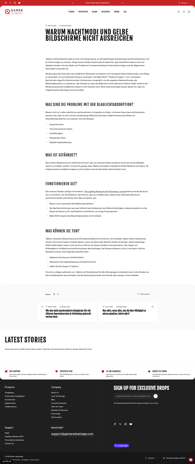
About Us (55, 392)
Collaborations (11, 406)
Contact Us (9, 443)
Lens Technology (58, 396)
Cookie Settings (34, 460)
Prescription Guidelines (14, 440)
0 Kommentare (145, 294)
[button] (191, 460)
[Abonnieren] (156, 396)
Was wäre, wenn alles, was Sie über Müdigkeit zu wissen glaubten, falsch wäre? (124, 312)
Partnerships (56, 417)
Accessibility (25, 460)
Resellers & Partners (59, 410)
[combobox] (184, 3)
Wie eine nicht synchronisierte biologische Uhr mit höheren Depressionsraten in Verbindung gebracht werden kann (68, 313)
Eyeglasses (9, 392)
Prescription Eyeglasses (15, 396)
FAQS (7, 433)
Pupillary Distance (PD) (14, 436)
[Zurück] (72, 3)
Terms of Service (15, 460)
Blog (53, 399)
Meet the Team (57, 406)
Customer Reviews (58, 403)
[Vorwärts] (122, 3)
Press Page (55, 414)
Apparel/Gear (10, 403)
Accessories (10, 399)
